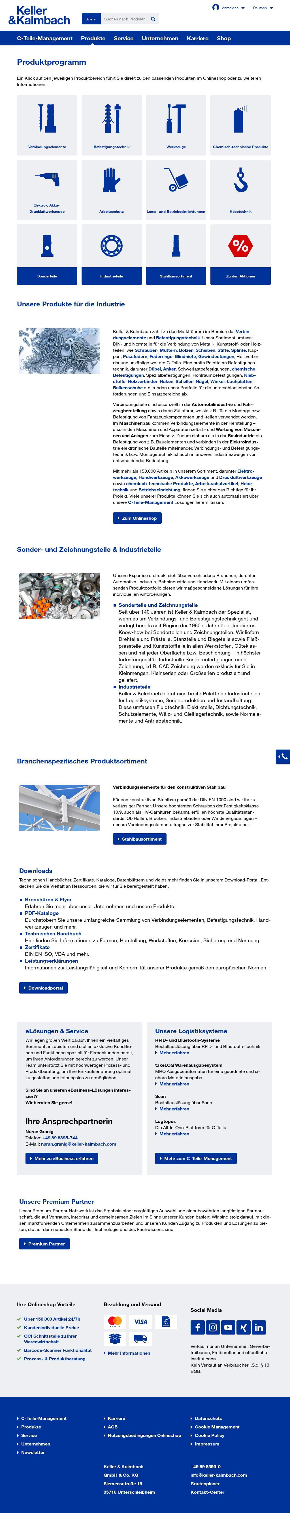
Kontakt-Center (207, 1492)
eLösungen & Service (56, 1031)
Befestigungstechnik (111, 146)
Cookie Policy (209, 1435)
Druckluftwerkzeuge (240, 477)
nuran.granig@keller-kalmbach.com (78, 1143)
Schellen (184, 381)
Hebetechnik (240, 211)
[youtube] (228, 1326)
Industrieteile (111, 276)
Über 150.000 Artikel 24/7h (52, 1318)
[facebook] (198, 1326)
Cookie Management (217, 1426)
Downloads (35, 870)
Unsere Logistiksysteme (191, 1031)
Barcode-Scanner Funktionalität (58, 1350)
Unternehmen (160, 38)
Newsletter (33, 1452)
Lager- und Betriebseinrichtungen (176, 211)
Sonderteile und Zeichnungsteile (158, 605)
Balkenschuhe (128, 387)
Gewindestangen (216, 356)
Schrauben (146, 350)
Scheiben (205, 350)
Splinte (238, 350)
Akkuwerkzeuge (192, 477)
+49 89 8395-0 (206, 1466)
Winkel (217, 381)
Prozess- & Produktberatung (55, 1358)
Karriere (197, 38)
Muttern (168, 350)
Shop (224, 38)
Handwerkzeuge (155, 477)
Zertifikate (37, 947)
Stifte (223, 350)
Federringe (161, 356)
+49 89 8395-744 (60, 1137)
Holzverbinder (142, 381)
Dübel (154, 368)
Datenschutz (208, 1418)
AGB (113, 1426)
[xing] (244, 1326)
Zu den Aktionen (240, 276)
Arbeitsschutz (111, 211)
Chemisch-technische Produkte (240, 146)
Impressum (207, 1443)
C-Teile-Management (44, 38)
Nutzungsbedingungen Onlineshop (144, 1435)
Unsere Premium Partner (56, 1201)
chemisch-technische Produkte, (160, 483)
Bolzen (186, 350)
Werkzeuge (176, 146)
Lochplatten (239, 381)
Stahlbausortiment (176, 276)
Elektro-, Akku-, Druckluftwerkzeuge (47, 208)
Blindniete (185, 356)
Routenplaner (205, 1483)
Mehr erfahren (174, 1052)
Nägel (202, 381)
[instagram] (213, 1326)
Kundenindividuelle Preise (51, 1327)
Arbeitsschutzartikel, (217, 483)
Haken (166, 381)
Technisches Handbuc (51, 933)
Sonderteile (47, 276)
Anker (169, 368)
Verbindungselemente (47, 146)
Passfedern (135, 356)
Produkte (93, 38)
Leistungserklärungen (51, 961)
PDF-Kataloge (42, 913)
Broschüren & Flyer (48, 899)
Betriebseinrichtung (159, 489)
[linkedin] (259, 1326)
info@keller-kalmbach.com (219, 1475)
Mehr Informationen (129, 1353)
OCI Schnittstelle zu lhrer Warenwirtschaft (50, 1338)
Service (123, 38)
